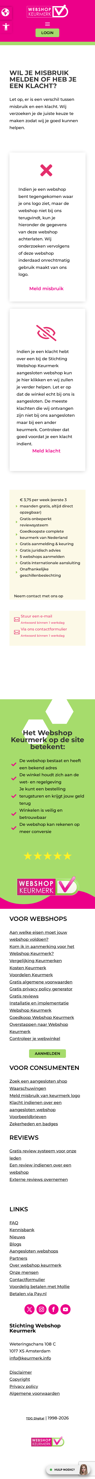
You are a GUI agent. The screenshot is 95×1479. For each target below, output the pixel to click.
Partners (18, 1258)
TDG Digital (35, 1418)
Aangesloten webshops (33, 1251)
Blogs (15, 1244)
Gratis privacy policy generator (40, 989)
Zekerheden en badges (33, 1123)
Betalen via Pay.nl (28, 1293)
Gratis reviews (24, 996)
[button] (6, 27)
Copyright (19, 1379)
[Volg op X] (29, 1309)
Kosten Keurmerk (27, 967)
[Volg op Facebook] (53, 1309)
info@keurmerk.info (30, 1358)
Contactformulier (27, 1279)
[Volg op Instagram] (41, 1309)
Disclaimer (20, 1372)
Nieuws (17, 1237)
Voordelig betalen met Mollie (39, 1286)
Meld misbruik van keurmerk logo (44, 1095)
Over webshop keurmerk (35, 1265)
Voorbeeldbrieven (27, 1116)
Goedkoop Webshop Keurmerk (41, 1017)
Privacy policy (23, 1386)
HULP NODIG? (64, 1469)
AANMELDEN (47, 1053)
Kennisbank (21, 1229)
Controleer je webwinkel (34, 1038)
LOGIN (47, 33)
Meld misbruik (46, 288)
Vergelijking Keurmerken (35, 960)
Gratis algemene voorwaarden (40, 982)
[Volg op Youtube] (65, 1309)
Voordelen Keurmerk (31, 974)
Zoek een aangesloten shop (38, 1081)
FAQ (13, 1222)
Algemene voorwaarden (34, 1393)
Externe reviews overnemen (38, 1179)
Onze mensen (24, 1272)
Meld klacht (46, 451)
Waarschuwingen (27, 1088)
